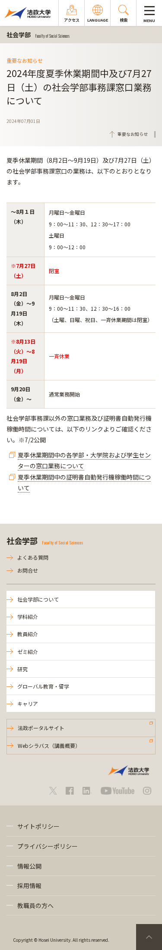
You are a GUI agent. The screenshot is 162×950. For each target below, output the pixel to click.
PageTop (149, 937)
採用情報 (29, 885)
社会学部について (38, 599)
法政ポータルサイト (41, 727)
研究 (22, 669)
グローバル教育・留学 (43, 686)
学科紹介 (27, 616)
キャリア (27, 703)
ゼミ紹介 (27, 651)
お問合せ (27, 570)
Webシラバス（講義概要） (49, 745)
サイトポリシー (38, 826)
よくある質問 (32, 557)
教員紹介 (27, 634)
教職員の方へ (35, 905)
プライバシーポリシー (47, 846)
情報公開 (29, 866)
